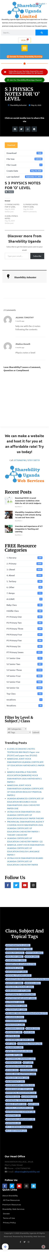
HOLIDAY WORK (17, 1077)
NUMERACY (15, 1081)
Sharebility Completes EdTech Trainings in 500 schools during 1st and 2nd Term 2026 (28, 515)
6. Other (24, 587)
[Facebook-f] (8, 885)
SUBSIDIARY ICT (18, 990)
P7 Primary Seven (24, 652)
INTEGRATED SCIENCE (20, 1112)
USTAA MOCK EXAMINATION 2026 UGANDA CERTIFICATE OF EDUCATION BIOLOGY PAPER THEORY (25, 814)
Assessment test (19, 1089)
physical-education (21, 1093)
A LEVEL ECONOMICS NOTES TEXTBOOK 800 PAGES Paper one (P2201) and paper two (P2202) (23, 752)
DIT (11, 1043)
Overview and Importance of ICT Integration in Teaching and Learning (29, 529)
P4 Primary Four (24, 634)
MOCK (32, 956)
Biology (14, 956)
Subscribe (37, 256)
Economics (16, 1006)
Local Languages (19, 1108)
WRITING (13, 1115)
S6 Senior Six (24, 687)
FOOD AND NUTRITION (21, 1074)
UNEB (33, 1028)
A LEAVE (24, 599)
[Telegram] (33, 1186)
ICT (28, 1062)
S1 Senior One (24, 658)
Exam (12, 1070)
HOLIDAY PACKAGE (20, 987)
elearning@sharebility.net (27, 1171)
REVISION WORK (19, 949)
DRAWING (28, 1070)
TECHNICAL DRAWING (20, 1059)
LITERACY (15, 1002)
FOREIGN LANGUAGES (20, 1119)
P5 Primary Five (24, 640)
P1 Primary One (24, 616)
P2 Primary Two (24, 622)
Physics (10, 192)
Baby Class (24, 605)
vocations (24, 699)
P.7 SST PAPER (16, 1130)
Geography (16, 972)
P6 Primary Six (24, 646)
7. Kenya (24, 593)
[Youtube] (25, 885)
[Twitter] (16, 885)
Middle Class (24, 611)
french (13, 1062)
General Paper (30, 1043)
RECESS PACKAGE (19, 1066)
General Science (19, 1100)
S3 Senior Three (24, 670)
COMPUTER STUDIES (21, 964)
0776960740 (20, 460)
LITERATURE (16, 1009)
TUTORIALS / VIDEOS (20, 994)
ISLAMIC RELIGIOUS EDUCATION (27, 1013)
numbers (14, 1047)
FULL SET (14, 1055)
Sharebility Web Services (34, 1236)
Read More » (18, 506)
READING (14, 1032)
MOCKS (32, 983)
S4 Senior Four (24, 676)
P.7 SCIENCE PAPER (19, 1127)
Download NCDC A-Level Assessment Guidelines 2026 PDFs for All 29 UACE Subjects (28, 500)
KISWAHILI (15, 1028)
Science (14, 968)
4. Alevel (24, 575)
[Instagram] (33, 885)
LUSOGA (29, 1096)
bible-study (16, 1104)
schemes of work (20, 1040)
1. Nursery (24, 557)
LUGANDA (15, 1017)
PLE (29, 1032)
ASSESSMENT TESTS (20, 1085)
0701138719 (34, 460)
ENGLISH (15, 953)
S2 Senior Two (24, 664)
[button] (24, 48)
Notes (13, 1096)
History (14, 983)
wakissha (15, 1025)
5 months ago (19, 321)
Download (11, 145)
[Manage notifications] (43, 1247)
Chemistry (16, 960)
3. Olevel (24, 569)
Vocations (24, 705)
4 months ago (19, 347)
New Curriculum (19, 1051)
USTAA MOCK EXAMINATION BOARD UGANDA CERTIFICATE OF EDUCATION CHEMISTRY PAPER (25, 861)
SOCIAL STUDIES (18, 975)
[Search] (41, 32)
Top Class (24, 693)
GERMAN (13, 1123)
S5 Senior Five (24, 682)
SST (33, 1104)
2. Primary (24, 563)
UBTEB (13, 1036)
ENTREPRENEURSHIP (21, 998)
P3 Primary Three (24, 628)
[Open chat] (5, 1246)
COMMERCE (16, 1021)
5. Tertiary (24, 581)
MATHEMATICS (18, 945)
